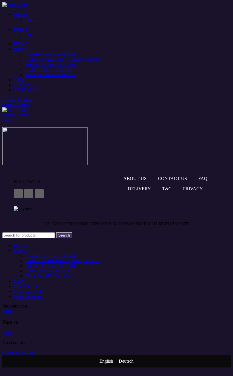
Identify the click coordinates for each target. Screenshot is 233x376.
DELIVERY (139, 188)
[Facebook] (18, 193)
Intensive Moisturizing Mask (50, 54)
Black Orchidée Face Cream (50, 74)
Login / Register (28, 296)
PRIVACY (193, 188)
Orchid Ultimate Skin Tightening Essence (62, 59)
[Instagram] (28, 193)
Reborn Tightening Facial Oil (51, 64)
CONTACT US (172, 178)
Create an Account (19, 352)
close (6, 311)
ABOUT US (135, 178)
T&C (167, 188)
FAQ (202, 178)
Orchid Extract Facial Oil (47, 69)
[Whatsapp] (39, 193)
